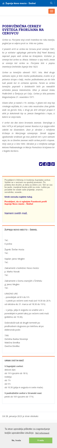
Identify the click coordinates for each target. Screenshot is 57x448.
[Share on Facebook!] (45, 164)
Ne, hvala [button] (16, 440)
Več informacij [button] (42, 433)
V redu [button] (40, 440)
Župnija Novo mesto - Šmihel (21, 3)
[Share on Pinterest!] (53, 164)
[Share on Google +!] (49, 164)
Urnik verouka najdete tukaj (18, 197)
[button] (51, 3)
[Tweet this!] (41, 164)
